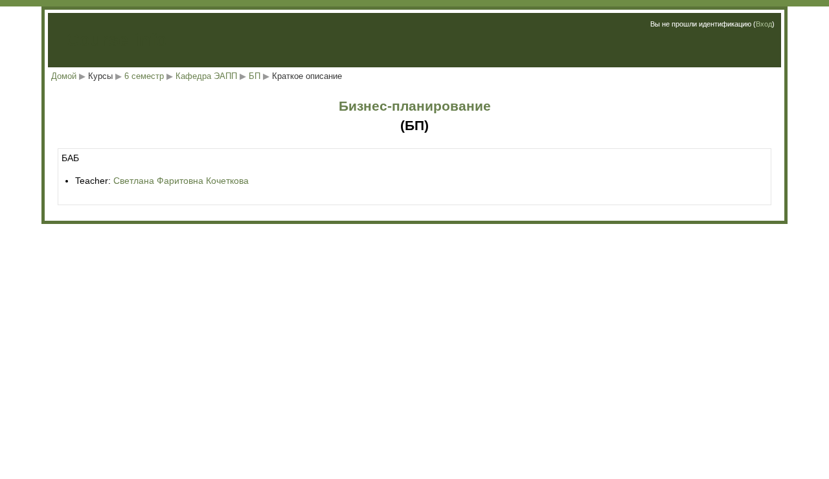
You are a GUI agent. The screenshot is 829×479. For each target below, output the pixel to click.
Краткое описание (307, 76)
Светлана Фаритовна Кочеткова (181, 180)
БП (254, 76)
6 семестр (144, 76)
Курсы (100, 76)
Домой (63, 76)
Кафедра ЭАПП (206, 76)
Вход (764, 24)
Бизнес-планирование (415, 105)
